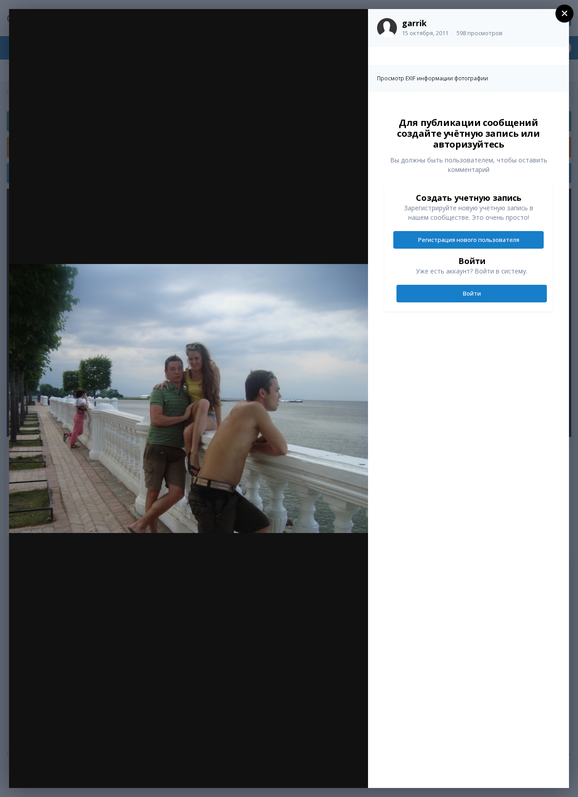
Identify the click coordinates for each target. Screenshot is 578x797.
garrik (414, 23)
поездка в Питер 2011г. (88, 35)
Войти (472, 293)
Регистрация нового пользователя (468, 240)
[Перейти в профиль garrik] (387, 28)
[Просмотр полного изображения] (352, 25)
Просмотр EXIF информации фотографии (432, 78)
